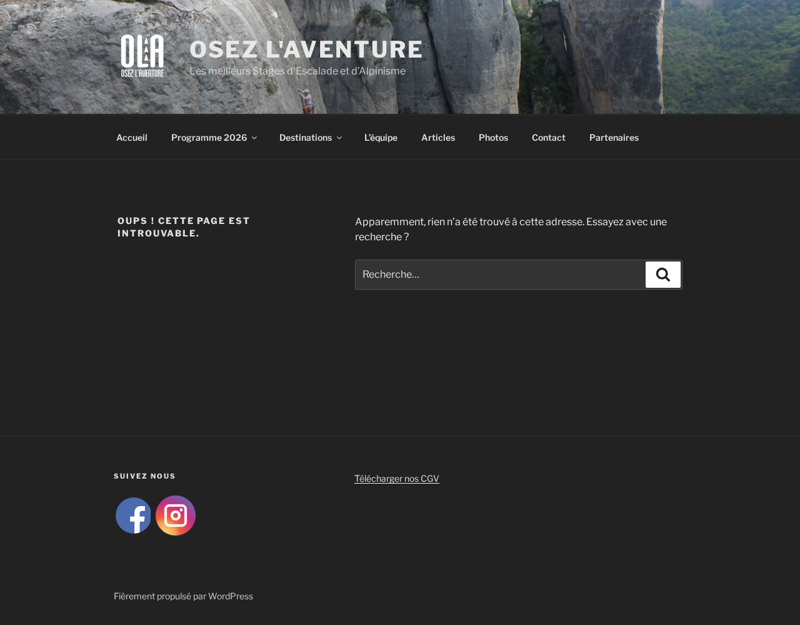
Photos (493, 137)
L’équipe (381, 137)
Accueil (132, 137)
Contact (549, 137)
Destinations (305, 137)
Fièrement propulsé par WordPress (183, 596)
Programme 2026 (209, 137)
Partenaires (614, 137)
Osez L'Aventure (306, 49)
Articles (438, 137)
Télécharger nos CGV (396, 478)
